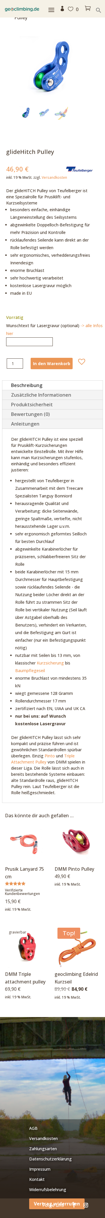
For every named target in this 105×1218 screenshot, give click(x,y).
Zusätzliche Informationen (41, 395)
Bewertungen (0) (30, 414)
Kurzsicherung (50, 663)
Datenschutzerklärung (50, 1159)
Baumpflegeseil (30, 670)
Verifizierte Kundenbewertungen (22, 892)
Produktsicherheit (32, 404)
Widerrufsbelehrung (47, 1189)
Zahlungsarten (43, 1148)
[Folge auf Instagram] (85, 1205)
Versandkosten (54, 177)
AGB (33, 1128)
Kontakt (37, 1179)
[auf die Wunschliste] (81, 361)
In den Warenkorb (51, 363)
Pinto (50, 756)
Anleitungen (25, 424)
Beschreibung (26, 385)
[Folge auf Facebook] (74, 1205)
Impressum (39, 1169)
